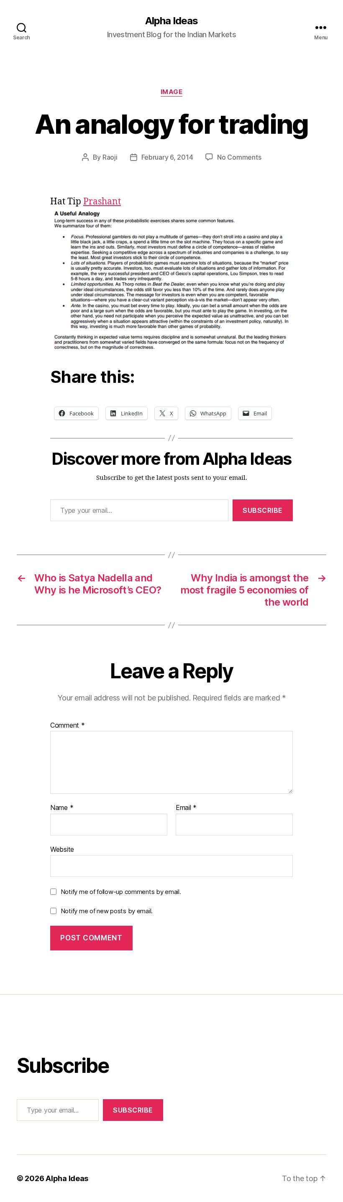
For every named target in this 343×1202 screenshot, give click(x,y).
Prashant (102, 201)
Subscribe (263, 510)
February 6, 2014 (167, 157)
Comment (67, 725)
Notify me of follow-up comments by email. (121, 892)
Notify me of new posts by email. (107, 911)
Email (186, 808)
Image (172, 92)
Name (61, 808)
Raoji (110, 157)
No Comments (239, 157)
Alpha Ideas (171, 21)
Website (62, 849)
